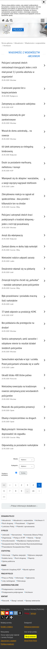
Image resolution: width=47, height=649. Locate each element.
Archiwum (7, 46)
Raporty (31, 558)
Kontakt (4, 596)
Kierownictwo (17, 535)
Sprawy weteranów (33, 601)
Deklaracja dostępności (31, 626)
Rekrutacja (21, 581)
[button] (42, 20)
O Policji (4, 530)
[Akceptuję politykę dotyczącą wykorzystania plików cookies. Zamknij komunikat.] (44, 2)
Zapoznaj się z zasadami (8, 640)
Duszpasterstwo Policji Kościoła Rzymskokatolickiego (22, 544)
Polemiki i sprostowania (25, 526)
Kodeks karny (7, 558)
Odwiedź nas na (7, 613)
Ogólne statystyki (19, 555)
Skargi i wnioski (17, 601)
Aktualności (18, 43)
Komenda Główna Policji (33, 535)
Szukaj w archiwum (4, 474)
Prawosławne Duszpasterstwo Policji (16, 547)
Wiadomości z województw (35, 43)
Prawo (3, 565)
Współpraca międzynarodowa (28, 541)
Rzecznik (5, 601)
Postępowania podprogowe (12, 592)
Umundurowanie (8, 541)
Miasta (15, 459)
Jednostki (5, 535)
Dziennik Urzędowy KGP (11, 570)
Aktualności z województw (23, 520)
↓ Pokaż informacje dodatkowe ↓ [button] (23, 506)
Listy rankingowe (8, 581)
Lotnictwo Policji (8, 526)
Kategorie (14, 465)
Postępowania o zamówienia (13, 589)
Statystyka (5, 551)
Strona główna (6, 43)
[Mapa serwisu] (7, 20)
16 (32, 490)
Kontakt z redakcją (7, 626)
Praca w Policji (7, 573)
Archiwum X (39, 520)
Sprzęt (38, 538)
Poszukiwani (20, 523)
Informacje (6, 555)
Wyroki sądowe (29, 570)
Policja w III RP (19, 538)
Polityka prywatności (7, 644)
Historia (30, 538)
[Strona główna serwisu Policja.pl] (3, 20)
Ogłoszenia (30, 578)
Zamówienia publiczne (10, 585)
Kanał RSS (3, 613)
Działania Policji (7, 516)
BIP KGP (33, 613)
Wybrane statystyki (35, 555)
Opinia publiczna (8, 561)
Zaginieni (30, 523)
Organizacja (6, 538)
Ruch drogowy (7, 523)
